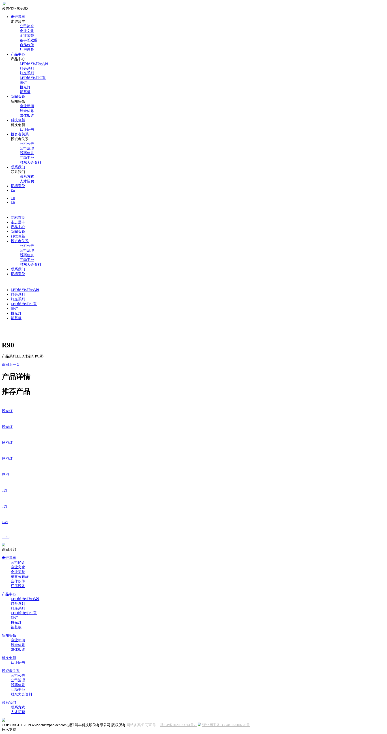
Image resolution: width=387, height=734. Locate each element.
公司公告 (27, 144)
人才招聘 (27, 181)
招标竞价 (18, 186)
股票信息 (27, 153)
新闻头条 (18, 96)
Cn (13, 198)
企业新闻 (27, 106)
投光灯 (25, 87)
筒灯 (23, 82)
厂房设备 (27, 49)
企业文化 (27, 31)
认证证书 (27, 129)
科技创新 (18, 120)
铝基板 (25, 92)
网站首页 (18, 217)
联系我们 (18, 167)
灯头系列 (27, 68)
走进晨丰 (18, 17)
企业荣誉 (27, 35)
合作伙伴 (27, 45)
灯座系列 (27, 73)
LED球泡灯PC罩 (33, 78)
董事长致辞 (29, 40)
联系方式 (27, 176)
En (13, 190)
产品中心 (18, 54)
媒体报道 (27, 115)
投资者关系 (20, 134)
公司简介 (27, 26)
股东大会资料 (30, 162)
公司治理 (27, 148)
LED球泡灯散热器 (34, 64)
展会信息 (27, 111)
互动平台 (27, 158)
